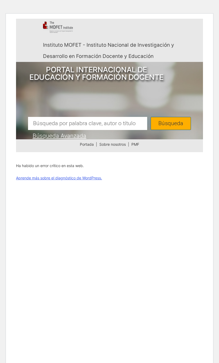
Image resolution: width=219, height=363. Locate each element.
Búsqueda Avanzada (59, 136)
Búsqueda (170, 123)
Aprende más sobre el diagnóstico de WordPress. (59, 178)
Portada (87, 144)
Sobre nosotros (112, 144)
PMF (135, 144)
